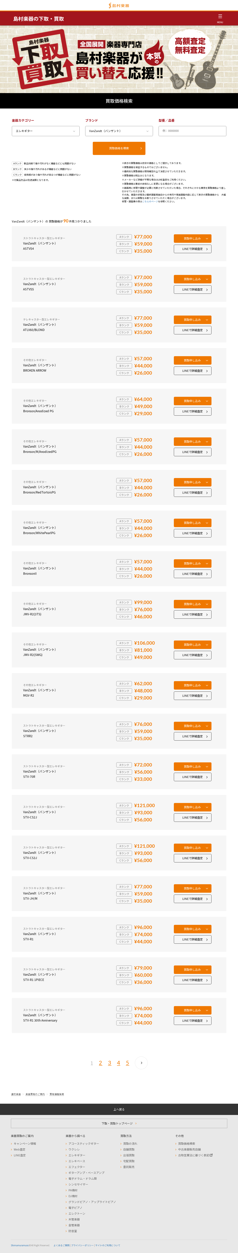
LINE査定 (20, 1155)
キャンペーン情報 (25, 1143)
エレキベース (76, 1161)
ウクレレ (74, 1149)
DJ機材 (73, 1196)
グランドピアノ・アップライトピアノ (92, 1202)
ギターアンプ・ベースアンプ (86, 1173)
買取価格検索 (57, 1094)
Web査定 (19, 1149)
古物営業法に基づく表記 (194, 1155)
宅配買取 (129, 1161)
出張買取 (129, 1155)
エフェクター (76, 1167)
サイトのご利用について (107, 1245)
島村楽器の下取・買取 (38, 18)
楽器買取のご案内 (35, 1094)
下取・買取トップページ (117, 1123)
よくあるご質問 (61, 1245)
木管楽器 (74, 1219)
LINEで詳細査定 (192, 249)
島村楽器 (16, 1094)
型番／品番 (167, 120)
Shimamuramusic (20, 1245)
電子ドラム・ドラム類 (82, 1178)
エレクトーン (76, 1213)
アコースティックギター (83, 1143)
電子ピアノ (75, 1208)
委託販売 (129, 1167)
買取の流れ (130, 1143)
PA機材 (73, 1190)
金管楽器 (74, 1225)
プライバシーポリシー (82, 1245)
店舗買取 (129, 1149)
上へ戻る (119, 1109)
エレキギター (76, 1155)
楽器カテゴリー (23, 120)
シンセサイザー (78, 1184)
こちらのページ (150, 201)
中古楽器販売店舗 (189, 1149)
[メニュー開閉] (220, 18)
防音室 (72, 1231)
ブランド (91, 120)
